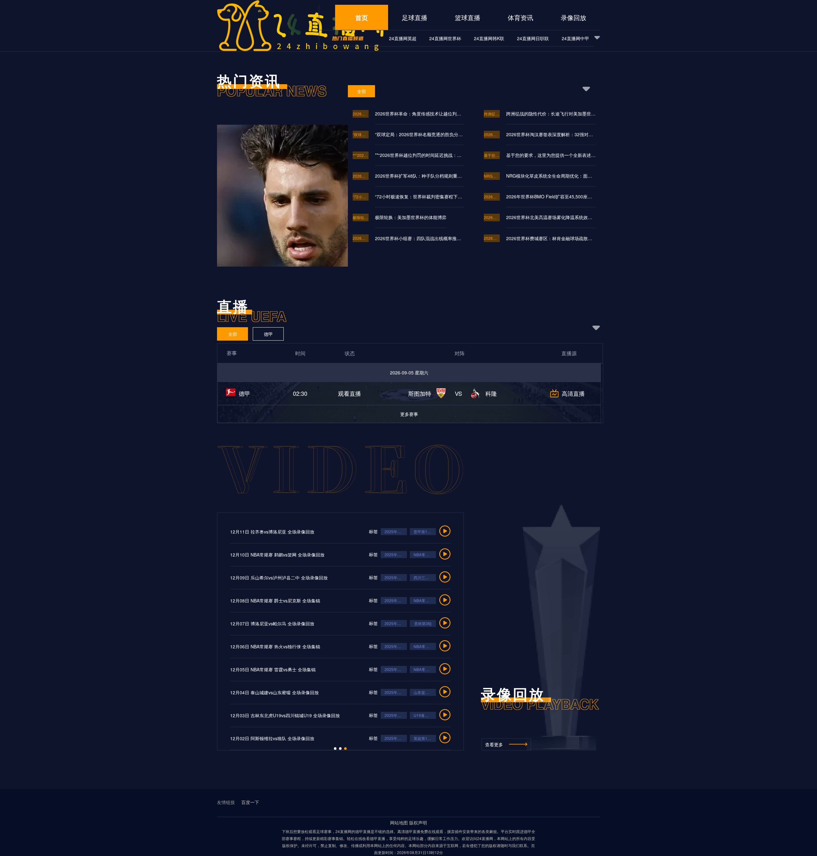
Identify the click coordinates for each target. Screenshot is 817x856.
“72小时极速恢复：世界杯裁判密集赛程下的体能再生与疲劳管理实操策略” (361, 196)
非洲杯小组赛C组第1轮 (391, 623)
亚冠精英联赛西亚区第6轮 (391, 646)
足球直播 (414, 17)
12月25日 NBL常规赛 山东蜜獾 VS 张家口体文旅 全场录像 (255, 692)
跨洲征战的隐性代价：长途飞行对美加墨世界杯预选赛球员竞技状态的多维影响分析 (492, 113)
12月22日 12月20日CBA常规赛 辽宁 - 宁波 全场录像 (249, 738)
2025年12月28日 (362, 554)
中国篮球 (389, 692)
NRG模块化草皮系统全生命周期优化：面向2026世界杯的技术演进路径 (492, 176)
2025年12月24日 (362, 623)
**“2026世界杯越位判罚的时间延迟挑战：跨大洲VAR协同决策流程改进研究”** (361, 155)
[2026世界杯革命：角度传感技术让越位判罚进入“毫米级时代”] (275, 231)
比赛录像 (360, 600)
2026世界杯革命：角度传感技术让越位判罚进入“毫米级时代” (361, 113)
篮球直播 (467, 17)
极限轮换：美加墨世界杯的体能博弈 (361, 217)
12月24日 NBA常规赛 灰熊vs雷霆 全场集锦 (239, 715)
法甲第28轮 (390, 531)
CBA (390, 738)
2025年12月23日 (362, 715)
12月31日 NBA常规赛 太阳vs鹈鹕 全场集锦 (239, 554)
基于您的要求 (492, 155)
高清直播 (573, 393)
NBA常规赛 (390, 554)
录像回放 (573, 17)
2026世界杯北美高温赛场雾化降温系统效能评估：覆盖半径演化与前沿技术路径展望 (492, 217)
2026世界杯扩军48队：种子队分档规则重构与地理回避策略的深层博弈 (361, 176)
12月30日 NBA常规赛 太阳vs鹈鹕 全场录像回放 (244, 577)
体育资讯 (520, 17)
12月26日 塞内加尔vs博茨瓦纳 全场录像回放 (241, 669)
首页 (361, 17)
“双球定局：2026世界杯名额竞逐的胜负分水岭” (361, 134)
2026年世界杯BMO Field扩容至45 (492, 196)
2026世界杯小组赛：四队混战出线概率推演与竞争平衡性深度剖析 (361, 238)
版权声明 (418, 822)
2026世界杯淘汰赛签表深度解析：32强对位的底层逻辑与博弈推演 (492, 134)
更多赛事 (409, 414)
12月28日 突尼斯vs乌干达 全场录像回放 (237, 623)
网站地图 (399, 822)
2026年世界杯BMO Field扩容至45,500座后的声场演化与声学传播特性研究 (551, 196)
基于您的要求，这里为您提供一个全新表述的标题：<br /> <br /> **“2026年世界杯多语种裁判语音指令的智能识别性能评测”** (551, 155)
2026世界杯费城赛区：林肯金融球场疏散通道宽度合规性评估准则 (492, 238)
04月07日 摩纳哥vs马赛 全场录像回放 (234, 531)
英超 (390, 600)
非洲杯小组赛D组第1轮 (391, 669)
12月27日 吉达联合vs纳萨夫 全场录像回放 (239, 646)
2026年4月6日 (362, 531)
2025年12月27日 (362, 577)
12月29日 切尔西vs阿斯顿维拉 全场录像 (237, 600)
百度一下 (250, 802)
